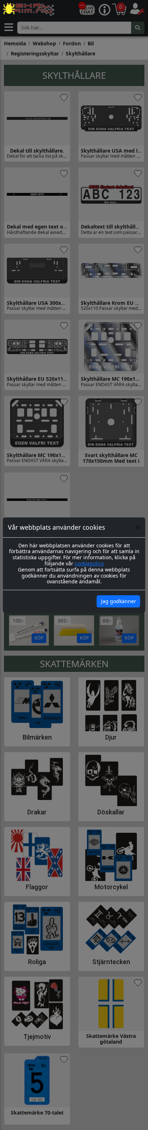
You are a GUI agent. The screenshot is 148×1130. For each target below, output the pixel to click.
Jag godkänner (118, 601)
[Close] (138, 527)
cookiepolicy (89, 563)
